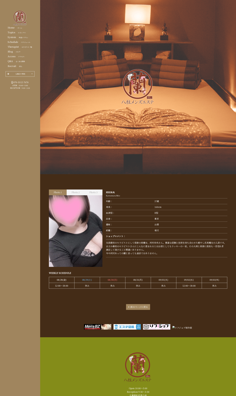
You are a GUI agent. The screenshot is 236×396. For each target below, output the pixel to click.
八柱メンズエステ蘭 (20, 18)
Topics (17, 32)
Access (16, 56)
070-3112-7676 (21, 82)
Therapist (20, 46)
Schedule (19, 41)
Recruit (15, 66)
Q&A (16, 61)
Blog (14, 51)
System (18, 37)
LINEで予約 (20, 74)
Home (15, 27)
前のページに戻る (139, 307)
